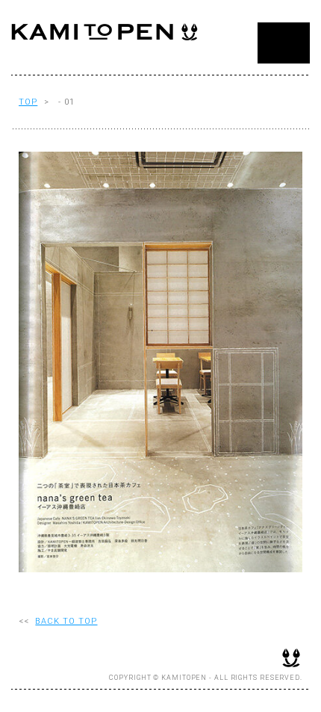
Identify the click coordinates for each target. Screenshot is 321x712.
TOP (28, 102)
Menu (284, 43)
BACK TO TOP (66, 621)
